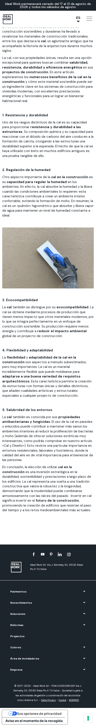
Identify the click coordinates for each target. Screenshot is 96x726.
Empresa (16, 670)
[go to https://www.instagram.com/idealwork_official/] (69, 554)
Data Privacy (48, 700)
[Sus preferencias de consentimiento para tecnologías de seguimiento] (88, 718)
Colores (15, 647)
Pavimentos (18, 591)
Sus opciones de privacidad (39, 713)
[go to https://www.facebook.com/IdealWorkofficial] (33, 554)
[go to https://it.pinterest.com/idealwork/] (51, 554)
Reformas (16, 625)
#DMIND (74, 700)
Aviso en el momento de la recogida (34, 721)
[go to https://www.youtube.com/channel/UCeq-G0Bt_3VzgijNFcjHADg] (42, 554)
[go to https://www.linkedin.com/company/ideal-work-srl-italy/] (60, 554)
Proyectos (17, 636)
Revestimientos (21, 603)
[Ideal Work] (18, 567)
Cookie (62, 700)
